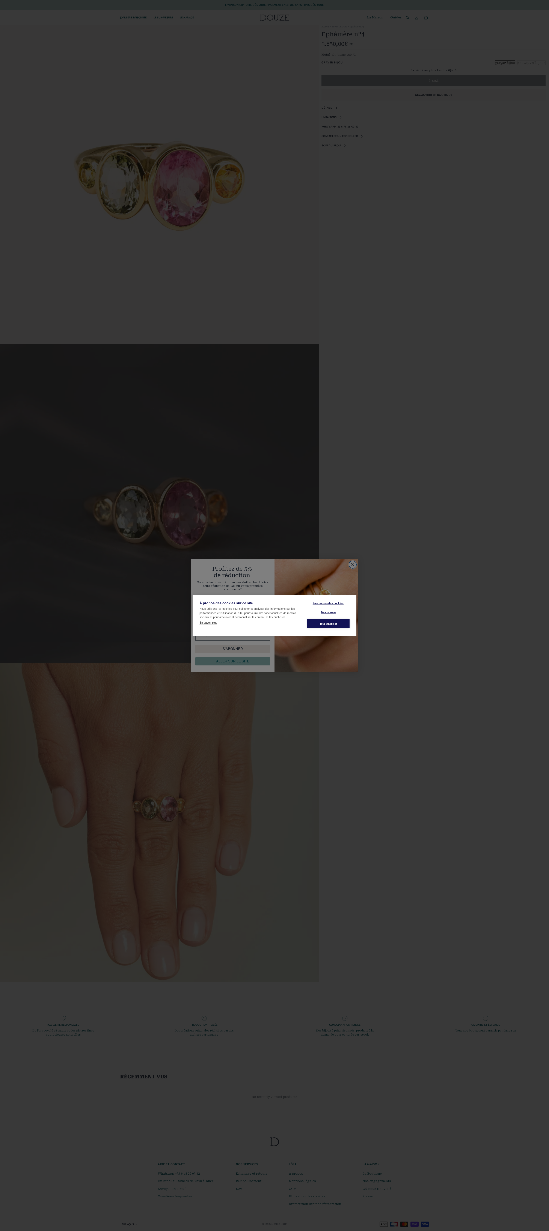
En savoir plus (208, 622)
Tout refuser (328, 612)
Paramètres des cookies (328, 603)
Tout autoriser (328, 623)
